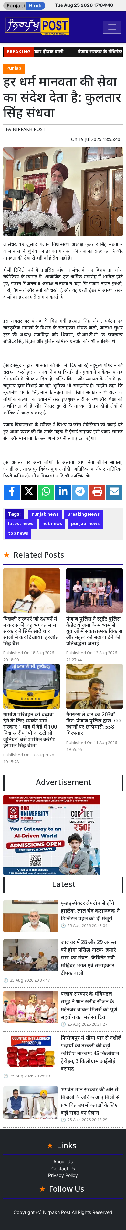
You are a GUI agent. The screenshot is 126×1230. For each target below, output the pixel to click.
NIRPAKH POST (29, 130)
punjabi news (85, 524)
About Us (63, 1161)
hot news (52, 524)
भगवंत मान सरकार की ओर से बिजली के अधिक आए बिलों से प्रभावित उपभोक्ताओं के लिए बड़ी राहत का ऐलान (90, 1102)
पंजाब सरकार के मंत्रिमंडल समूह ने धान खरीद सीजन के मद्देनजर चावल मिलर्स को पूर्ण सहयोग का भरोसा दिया (89, 1006)
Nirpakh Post (56, 1212)
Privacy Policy (63, 1175)
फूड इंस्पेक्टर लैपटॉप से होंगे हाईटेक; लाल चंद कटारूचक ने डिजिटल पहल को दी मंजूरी (90, 911)
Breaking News (84, 514)
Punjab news (45, 514)
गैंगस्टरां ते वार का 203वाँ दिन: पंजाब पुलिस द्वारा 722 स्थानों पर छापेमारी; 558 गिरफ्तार (93, 724)
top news (18, 533)
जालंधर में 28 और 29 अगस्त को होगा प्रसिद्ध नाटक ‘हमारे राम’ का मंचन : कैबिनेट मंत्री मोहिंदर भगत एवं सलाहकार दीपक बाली (88, 958)
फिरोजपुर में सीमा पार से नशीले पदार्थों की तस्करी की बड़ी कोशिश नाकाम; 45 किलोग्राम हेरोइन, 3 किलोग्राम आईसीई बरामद (91, 1054)
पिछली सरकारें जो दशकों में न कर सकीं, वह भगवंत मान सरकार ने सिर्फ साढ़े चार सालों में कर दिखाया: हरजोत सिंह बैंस (31, 632)
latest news (20, 524)
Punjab (13, 68)
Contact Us (63, 1168)
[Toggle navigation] (112, 27)
